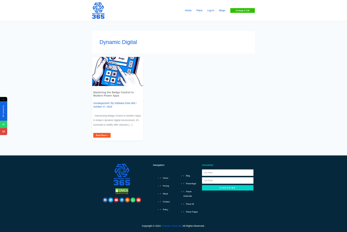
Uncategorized (101, 103)
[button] (242, 10)
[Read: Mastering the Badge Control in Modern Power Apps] (118, 69)
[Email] (3, 131)
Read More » (102, 134)
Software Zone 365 (171, 226)
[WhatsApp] (3, 124)
